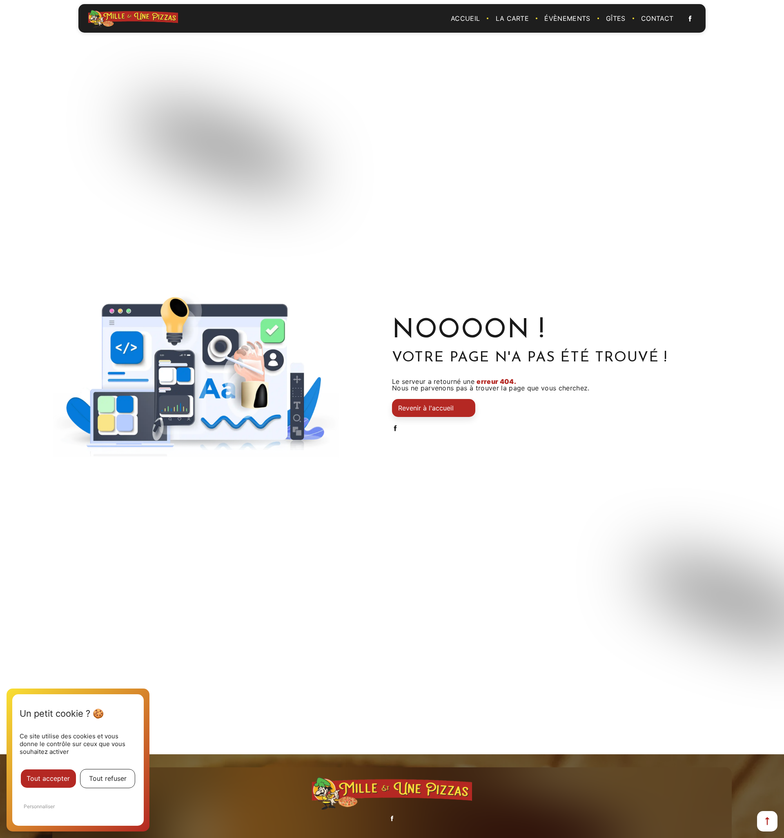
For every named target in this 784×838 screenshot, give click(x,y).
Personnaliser (39, 806)
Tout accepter (48, 778)
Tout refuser (108, 778)
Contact (657, 18)
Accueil (465, 18)
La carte (512, 18)
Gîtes (616, 18)
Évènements (567, 18)
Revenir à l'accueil (426, 408)
